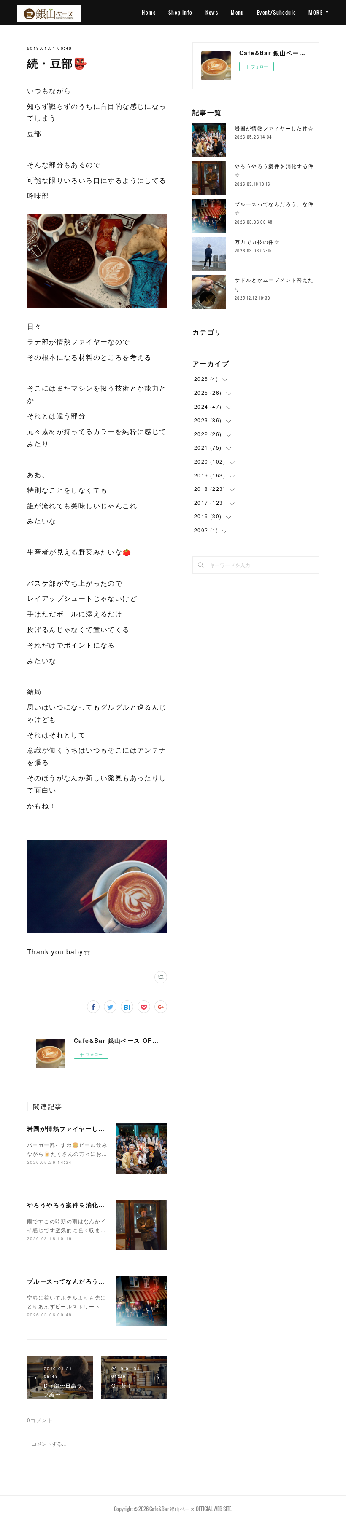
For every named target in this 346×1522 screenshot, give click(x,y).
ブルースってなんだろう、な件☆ (75, 1281)
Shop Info (180, 12)
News (212, 12)
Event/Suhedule (276, 12)
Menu (237, 12)
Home (149, 12)
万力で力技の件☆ (257, 241)
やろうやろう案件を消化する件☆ (75, 1204)
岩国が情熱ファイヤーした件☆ (72, 1128)
